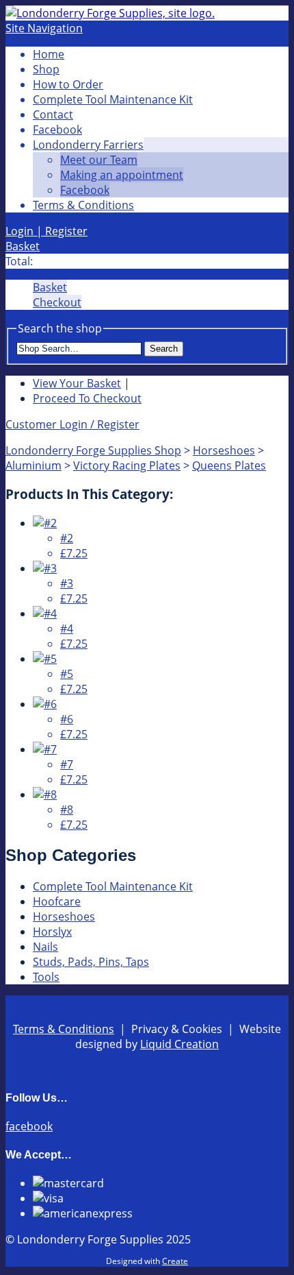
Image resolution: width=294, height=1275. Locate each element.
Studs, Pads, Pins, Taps (91, 961)
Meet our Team (98, 159)
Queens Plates (229, 465)
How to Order (68, 84)
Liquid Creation (179, 1044)
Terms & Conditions (83, 204)
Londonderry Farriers (88, 144)
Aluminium (33, 465)
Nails (45, 946)
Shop (46, 69)
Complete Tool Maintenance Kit (113, 99)
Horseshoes (224, 450)
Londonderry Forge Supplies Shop (93, 450)
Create (175, 1261)
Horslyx (52, 931)
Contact (53, 114)
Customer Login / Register (72, 424)
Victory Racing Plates (127, 465)
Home (48, 54)
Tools (46, 976)
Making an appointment (121, 174)
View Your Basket (77, 383)
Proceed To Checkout (87, 398)
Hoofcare (57, 901)
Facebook (57, 129)
